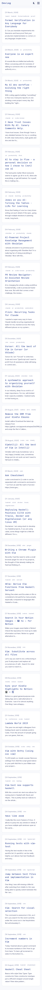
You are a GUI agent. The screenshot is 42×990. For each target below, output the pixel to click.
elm (24, 545)
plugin (29, 545)
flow (20, 155)
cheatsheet (31, 965)
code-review (19, 118)
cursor (12, 342)
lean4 (7, 16)
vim (6, 342)
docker (20, 502)
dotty (28, 746)
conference (13, 719)
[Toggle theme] (34, 3)
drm (28, 410)
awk (21, 471)
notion (25, 613)
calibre (22, 410)
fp (6, 719)
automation (29, 308)
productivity (27, 50)
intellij (32, 440)
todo (30, 376)
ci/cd (14, 502)
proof (33, 16)
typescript (31, 839)
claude (7, 118)
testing (19, 781)
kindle (34, 410)
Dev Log (6, 3)
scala (22, 440)
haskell (13, 16)
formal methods (23, 16)
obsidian (8, 233)
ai (21, 50)
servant (19, 580)
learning (18, 196)
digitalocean (9, 505)
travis (26, 502)
